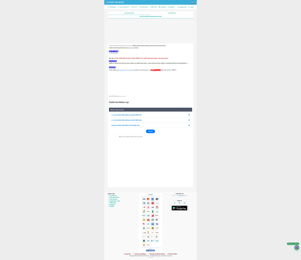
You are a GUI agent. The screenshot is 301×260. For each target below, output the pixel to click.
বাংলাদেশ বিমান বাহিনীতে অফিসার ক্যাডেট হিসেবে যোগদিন (150, 16)
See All (150, 131)
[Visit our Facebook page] (174, 203)
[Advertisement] (150, 31)
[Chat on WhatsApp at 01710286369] (296, 247)
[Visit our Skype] (184, 203)
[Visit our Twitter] (179, 203)
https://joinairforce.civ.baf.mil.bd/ (124, 70)
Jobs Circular (172, 13)
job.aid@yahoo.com (182, 195)
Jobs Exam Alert (129, 13)
